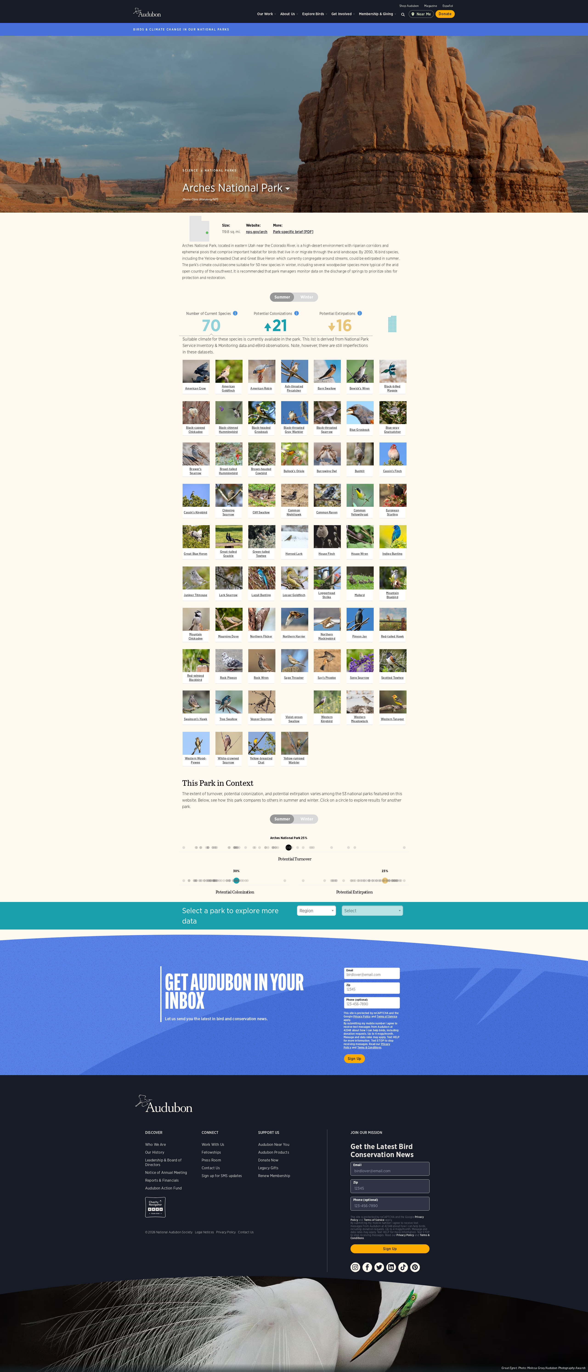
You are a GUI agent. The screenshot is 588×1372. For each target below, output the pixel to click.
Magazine (430, 6)
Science (190, 170)
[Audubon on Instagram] (355, 1267)
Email (349, 970)
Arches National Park (232, 187)
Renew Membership (274, 1176)
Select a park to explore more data (230, 915)
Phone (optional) (357, 999)
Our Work (265, 14)
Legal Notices (204, 1232)
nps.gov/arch (256, 232)
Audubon (147, 12)
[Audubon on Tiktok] (403, 1267)
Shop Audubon (409, 6)
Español (448, 6)
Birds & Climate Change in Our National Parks (181, 29)
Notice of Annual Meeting (166, 1172)
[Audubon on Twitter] (379, 1267)
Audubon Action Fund (163, 1188)
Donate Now (268, 1160)
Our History (154, 1152)
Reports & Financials (162, 1180)
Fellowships (211, 1152)
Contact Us (211, 1168)
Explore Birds (313, 14)
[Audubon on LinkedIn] (391, 1267)
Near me (424, 14)
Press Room (211, 1160)
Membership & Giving (376, 14)
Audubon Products (273, 1152)
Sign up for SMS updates (222, 1176)
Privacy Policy (362, 1016)
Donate (445, 14)
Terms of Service (387, 1016)
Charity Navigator (155, 1207)
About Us (287, 14)
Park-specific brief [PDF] (293, 232)
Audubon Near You (273, 1144)
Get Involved (341, 14)
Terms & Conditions (369, 1047)
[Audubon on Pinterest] (415, 1267)
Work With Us (213, 1144)
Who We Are (155, 1144)
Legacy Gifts (268, 1168)
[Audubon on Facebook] (367, 1267)
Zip (348, 985)
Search (403, 14)
